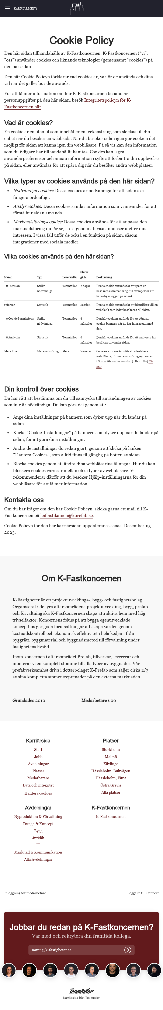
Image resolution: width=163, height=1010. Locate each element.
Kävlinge (110, 763)
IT (38, 845)
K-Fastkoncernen (111, 816)
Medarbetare (38, 778)
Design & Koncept (38, 823)
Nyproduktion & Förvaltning (38, 816)
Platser (38, 771)
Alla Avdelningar (38, 859)
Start (38, 749)
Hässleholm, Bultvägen (110, 771)
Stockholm (111, 749)
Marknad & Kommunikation (38, 852)
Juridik (38, 838)
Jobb (38, 756)
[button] (57, 950)
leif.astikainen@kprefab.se (66, 515)
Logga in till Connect (143, 893)
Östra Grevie (110, 785)
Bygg (38, 830)
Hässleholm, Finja (111, 778)
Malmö (111, 756)
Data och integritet (38, 785)
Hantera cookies (38, 793)
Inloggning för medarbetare (25, 893)
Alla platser (110, 792)
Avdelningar (38, 763)
